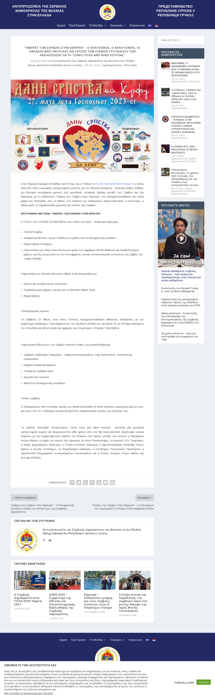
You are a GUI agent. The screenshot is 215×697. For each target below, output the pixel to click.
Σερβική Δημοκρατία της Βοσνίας (183, 160)
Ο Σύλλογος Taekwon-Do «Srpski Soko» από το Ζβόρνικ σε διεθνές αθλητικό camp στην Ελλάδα (186, 96)
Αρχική (61, 25)
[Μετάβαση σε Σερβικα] (156, 26)
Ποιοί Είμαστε (77, 25)
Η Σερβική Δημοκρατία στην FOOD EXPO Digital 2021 (28, 599)
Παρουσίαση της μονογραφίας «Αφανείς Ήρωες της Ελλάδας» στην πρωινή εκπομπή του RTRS (180, 302)
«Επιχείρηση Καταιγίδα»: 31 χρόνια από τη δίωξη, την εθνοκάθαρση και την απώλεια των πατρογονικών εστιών (185, 177)
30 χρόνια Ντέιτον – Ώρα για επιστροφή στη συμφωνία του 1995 (179, 336)
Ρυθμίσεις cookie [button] (184, 682)
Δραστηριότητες (112, 65)
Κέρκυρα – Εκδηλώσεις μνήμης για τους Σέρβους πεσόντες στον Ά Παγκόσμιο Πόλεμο (98, 601)
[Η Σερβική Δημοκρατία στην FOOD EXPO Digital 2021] (30, 580)
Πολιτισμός (130, 65)
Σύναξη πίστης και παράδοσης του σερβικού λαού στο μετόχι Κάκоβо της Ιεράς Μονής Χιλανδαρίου (133, 603)
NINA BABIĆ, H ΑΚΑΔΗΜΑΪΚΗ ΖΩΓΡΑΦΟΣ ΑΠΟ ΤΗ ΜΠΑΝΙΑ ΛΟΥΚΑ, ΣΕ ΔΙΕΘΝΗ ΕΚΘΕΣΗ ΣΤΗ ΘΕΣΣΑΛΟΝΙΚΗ (185, 69)
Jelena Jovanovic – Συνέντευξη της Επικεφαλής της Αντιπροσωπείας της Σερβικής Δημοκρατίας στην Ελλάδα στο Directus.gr (180, 319)
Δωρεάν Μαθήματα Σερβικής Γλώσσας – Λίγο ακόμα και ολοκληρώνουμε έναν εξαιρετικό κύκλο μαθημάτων (181, 276)
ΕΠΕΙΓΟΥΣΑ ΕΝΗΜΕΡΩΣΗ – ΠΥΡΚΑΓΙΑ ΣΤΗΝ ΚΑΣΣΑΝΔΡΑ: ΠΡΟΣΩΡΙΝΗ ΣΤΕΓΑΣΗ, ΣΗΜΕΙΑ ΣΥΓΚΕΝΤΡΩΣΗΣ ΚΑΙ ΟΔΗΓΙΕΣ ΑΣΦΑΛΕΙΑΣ (186, 124)
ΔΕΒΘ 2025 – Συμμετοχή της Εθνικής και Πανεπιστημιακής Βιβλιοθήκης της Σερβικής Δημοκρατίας (62, 604)
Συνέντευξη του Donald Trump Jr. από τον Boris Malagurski (179, 290)
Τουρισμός (116, 25)
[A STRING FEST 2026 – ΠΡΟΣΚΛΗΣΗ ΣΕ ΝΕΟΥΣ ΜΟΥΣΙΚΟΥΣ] (165, 149)
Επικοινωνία (137, 25)
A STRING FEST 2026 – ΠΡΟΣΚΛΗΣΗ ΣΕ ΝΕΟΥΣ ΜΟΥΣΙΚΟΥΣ (184, 149)
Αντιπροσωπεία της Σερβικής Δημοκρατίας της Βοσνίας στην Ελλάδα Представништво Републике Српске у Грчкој (92, 531)
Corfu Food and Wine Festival (114, 183)
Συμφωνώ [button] (204, 682)
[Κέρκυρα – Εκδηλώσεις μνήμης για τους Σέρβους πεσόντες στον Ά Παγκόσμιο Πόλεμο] (100, 580)
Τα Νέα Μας (96, 25)
